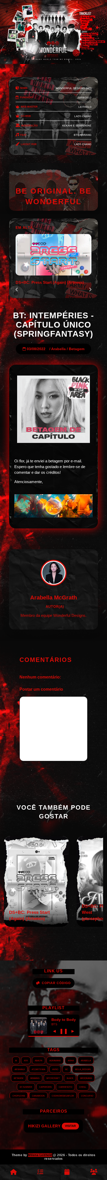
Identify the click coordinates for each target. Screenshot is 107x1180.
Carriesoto (65, 1087)
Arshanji (20, 1069)
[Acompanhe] (67, 1172)
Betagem (76, 349)
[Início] (13, 1172)
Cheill (82, 1087)
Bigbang (34, 1078)
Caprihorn (45, 1087)
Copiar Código (56, 983)
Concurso (87, 1095)
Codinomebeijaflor (63, 1095)
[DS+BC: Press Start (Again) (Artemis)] (36, 925)
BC (66, 1069)
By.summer (26, 1087)
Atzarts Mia (38, 1069)
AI (16, 1060)
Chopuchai (18, 1095)
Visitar (74, 1125)
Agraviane (55, 1060)
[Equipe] (93, 1172)
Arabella (58, 349)
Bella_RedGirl (83, 1069)
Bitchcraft (53, 1078)
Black (70, 1078)
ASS (26, 1060)
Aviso (55, 1069)
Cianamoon (38, 1095)
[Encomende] (40, 1172)
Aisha (71, 1060)
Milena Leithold (40, 1155)
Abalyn (38, 1060)
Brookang (86, 1078)
